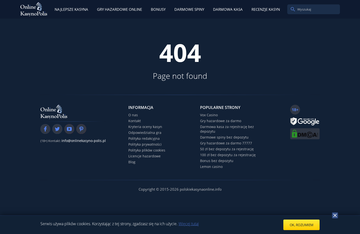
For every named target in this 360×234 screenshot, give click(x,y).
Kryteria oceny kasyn (145, 126)
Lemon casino (211, 166)
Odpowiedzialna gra (144, 132)
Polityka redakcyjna (144, 138)
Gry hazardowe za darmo (220, 120)
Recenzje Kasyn (266, 9)
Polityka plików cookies (146, 150)
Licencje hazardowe (144, 156)
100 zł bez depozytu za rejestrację (228, 154)
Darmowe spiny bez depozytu (224, 137)
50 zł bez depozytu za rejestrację (227, 149)
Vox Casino (209, 115)
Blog (131, 162)
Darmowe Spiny (189, 9)
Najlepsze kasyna (71, 9)
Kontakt (134, 120)
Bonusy (158, 9)
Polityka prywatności (145, 144)
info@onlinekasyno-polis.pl (83, 140)
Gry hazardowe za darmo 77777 (226, 143)
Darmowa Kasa (228, 9)
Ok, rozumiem (301, 224)
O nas (133, 115)
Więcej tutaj (189, 223)
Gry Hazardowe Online (119, 9)
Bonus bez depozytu (216, 160)
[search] (293, 9)
